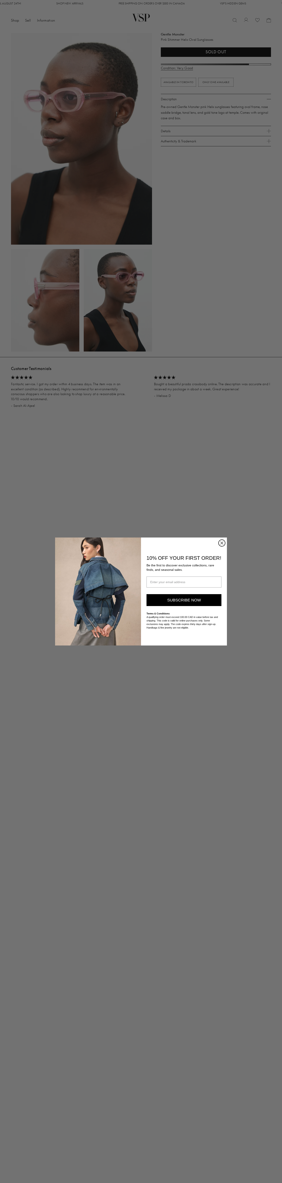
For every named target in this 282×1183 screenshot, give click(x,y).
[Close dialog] (222, 543)
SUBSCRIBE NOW (184, 600)
